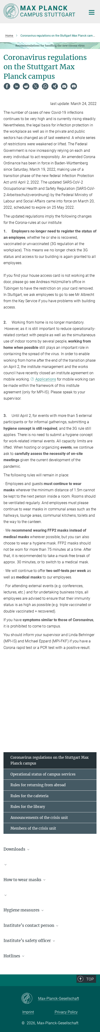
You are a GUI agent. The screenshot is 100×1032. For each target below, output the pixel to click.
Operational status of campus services (43, 774)
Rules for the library (27, 806)
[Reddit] (26, 86)
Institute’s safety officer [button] (27, 940)
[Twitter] (35, 86)
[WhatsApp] (45, 86)
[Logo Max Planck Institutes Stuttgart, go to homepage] (41, 11)
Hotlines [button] (12, 956)
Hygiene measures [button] (21, 910)
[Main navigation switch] (91, 12)
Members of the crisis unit (33, 828)
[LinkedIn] (16, 86)
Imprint (28, 1012)
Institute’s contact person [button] (29, 925)
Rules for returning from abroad (38, 785)
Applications (45, 379)
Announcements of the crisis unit (39, 817)
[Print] (73, 86)
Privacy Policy (66, 1012)
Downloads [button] (14, 849)
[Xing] (54, 86)
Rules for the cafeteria (29, 796)
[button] (50, 864)
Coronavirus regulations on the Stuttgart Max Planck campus (49, 760)
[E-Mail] (64, 86)
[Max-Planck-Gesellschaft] (29, 998)
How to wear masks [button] (22, 879)
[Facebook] (6, 86)
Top (90, 979)
